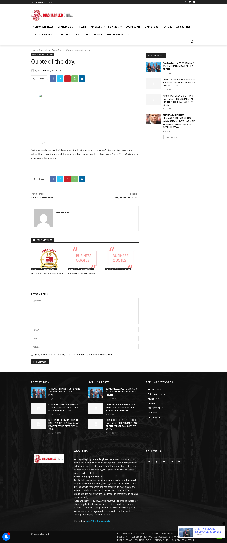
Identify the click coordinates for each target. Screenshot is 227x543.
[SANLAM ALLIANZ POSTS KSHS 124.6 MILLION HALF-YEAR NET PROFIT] (153, 67)
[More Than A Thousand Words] (85, 258)
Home (33, 50)
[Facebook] (177, 2)
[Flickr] (164, 461)
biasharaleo (43, 70)
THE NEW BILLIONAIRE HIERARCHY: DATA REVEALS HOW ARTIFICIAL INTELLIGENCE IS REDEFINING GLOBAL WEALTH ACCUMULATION (179, 121)
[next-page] (38, 281)
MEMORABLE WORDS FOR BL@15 (47, 274)
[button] (192, 41)
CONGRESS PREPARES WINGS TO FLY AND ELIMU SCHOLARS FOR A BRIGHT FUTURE (179, 82)
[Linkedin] (82, 78)
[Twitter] (185, 2)
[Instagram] (181, 2)
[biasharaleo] (33, 70)
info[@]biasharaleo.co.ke (98, 521)
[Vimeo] (190, 2)
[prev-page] (33, 281)
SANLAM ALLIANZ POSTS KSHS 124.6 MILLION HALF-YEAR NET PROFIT (179, 66)
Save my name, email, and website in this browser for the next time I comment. (74, 354)
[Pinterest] (67, 78)
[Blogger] (149, 461)
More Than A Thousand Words (59, 50)
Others (41, 50)
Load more (170, 137)
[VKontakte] (179, 461)
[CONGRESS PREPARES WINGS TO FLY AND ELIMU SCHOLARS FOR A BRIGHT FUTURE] (153, 83)
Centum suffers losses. (43, 197)
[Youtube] (194, 2)
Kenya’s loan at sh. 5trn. (127, 197)
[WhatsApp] (74, 78)
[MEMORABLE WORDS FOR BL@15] (48, 258)
